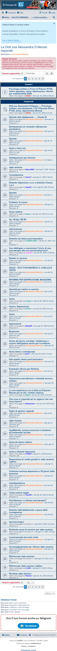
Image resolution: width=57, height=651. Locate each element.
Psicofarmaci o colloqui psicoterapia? (27, 500)
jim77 (27, 354)
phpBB (19, 640)
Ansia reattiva (15, 212)
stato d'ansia (15, 420)
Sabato (28, 309)
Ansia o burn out (17, 148)
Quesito (13, 138)
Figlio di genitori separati (21, 411)
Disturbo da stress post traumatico (26, 238)
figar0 (27, 395)
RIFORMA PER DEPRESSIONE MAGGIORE (30, 280)
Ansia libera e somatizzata (22, 352)
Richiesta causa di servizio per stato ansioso (31, 529)
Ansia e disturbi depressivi (22, 452)
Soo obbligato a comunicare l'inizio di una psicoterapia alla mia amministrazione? (30, 249)
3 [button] (32, 78)
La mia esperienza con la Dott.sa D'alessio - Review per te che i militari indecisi (30, 391)
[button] (42, 79)
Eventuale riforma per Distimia (24, 369)
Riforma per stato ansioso (21, 556)
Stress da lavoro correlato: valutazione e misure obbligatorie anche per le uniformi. (30, 342)
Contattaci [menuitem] (23, 635)
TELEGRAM (30, 625)
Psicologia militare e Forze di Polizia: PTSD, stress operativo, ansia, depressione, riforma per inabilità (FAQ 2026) (31, 91)
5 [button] (39, 78)
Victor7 (28, 177)
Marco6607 (29, 169)
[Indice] (28, 5)
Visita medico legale (19, 493)
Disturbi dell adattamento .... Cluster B (28, 117)
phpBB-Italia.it (36, 643)
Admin (28, 96)
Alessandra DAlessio (20, 54)
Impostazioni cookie (28, 650)
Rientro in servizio (18, 258)
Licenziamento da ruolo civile (23, 537)
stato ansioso (15, 167)
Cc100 (28, 568)
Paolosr (28, 576)
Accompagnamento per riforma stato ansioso (31, 547)
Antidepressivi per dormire (22, 158)
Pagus (28, 214)
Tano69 (28, 495)
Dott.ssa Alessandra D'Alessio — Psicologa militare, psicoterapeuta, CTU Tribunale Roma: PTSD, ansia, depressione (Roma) (31, 108)
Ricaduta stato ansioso (20, 573)
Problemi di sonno (18, 202)
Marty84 (28, 326)
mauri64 (28, 253)
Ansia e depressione (19, 306)
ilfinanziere (30, 404)
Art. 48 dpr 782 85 (17, 219)
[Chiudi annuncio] (54, 23)
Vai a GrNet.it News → (11, 40)
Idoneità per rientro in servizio (24, 289)
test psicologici (16, 522)
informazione (15, 229)
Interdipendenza (17, 483)
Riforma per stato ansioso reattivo (25, 566)
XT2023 (28, 454)
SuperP (28, 187)
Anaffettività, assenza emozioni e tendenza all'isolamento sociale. (30, 431)
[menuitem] (10, 13)
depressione (15, 324)
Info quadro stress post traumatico (26, 359)
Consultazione (16, 175)
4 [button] (35, 78)
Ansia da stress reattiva (20, 442)
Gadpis (28, 301)
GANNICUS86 (31, 241)
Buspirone (14, 331)
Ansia (12, 299)
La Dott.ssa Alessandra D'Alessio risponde (24, 48)
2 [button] (28, 78)
